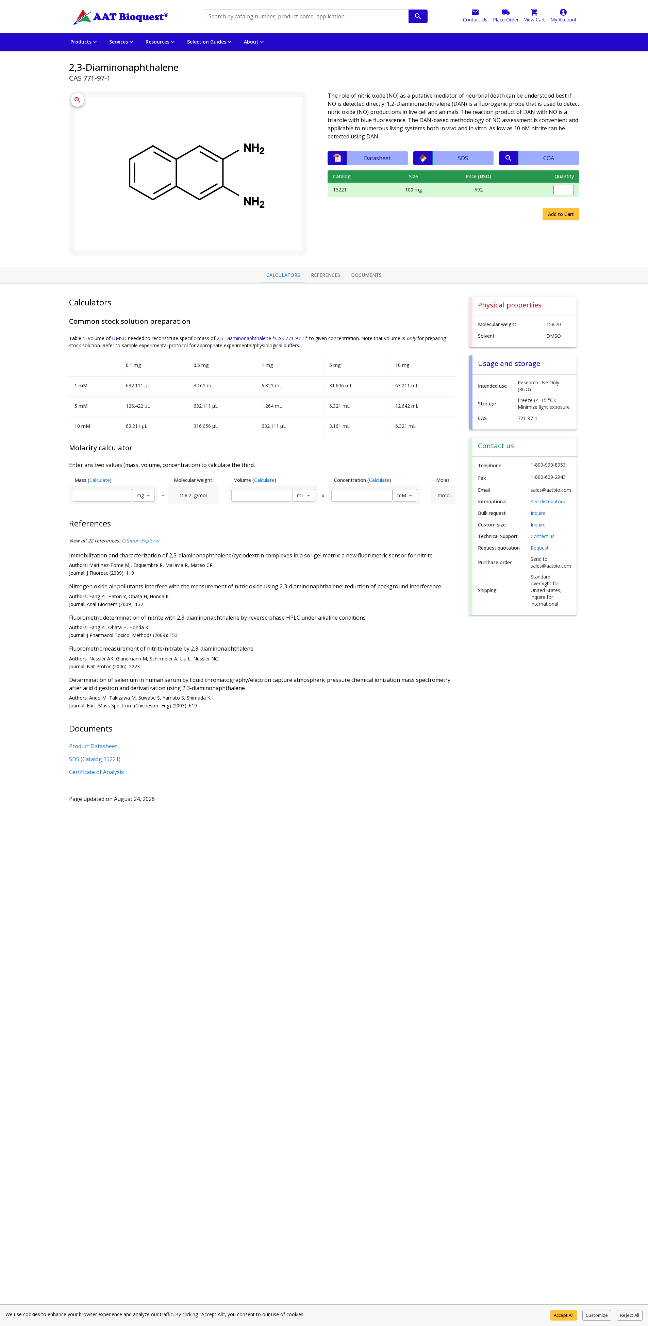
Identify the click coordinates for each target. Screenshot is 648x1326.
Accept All (564, 1315)
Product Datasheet (93, 746)
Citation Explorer (141, 540)
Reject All (629, 1315)
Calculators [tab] (283, 275)
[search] (418, 16)
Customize (597, 1315)
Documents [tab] (366, 275)
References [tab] (325, 275)
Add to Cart (561, 214)
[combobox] (305, 16)
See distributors (548, 501)
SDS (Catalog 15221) (94, 759)
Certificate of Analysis (96, 772)
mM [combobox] (401, 495)
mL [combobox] (300, 495)
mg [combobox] (140, 495)
